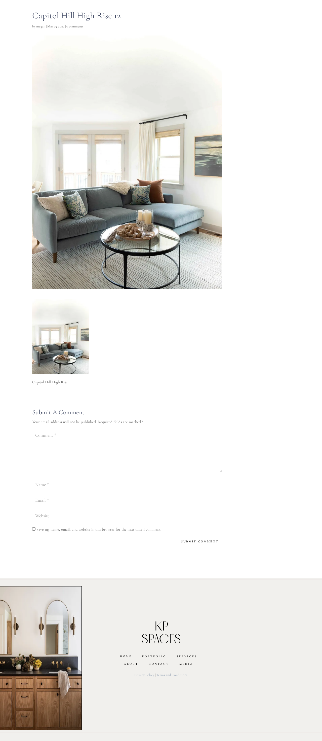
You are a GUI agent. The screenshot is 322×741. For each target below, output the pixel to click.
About (131, 663)
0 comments (75, 26)
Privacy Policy (144, 675)
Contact (159, 663)
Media (186, 663)
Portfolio (154, 656)
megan (40, 26)
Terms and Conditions (171, 675)
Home (126, 656)
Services (187, 656)
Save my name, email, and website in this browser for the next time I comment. (98, 529)
